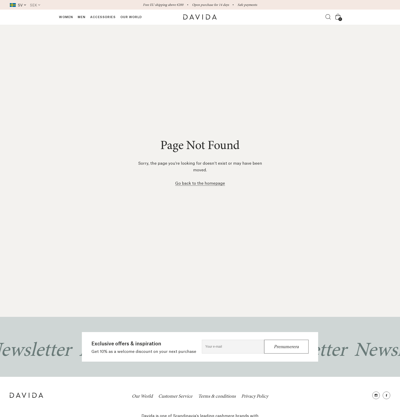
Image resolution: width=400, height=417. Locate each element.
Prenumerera (286, 346)
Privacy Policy (254, 396)
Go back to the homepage (200, 182)
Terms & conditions (217, 396)
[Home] (200, 17)
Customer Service (175, 396)
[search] (328, 17)
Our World (142, 396)
